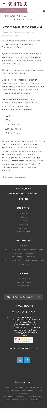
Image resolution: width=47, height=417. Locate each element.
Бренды (23, 199)
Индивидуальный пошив (23, 194)
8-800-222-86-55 (24, 306)
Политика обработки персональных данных (23, 249)
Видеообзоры (23, 231)
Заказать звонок (14, 11)
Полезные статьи (23, 264)
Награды (23, 220)
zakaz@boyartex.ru (25, 311)
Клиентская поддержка (23, 253)
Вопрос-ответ (23, 286)
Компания (23, 208)
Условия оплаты (23, 278)
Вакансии (23, 228)
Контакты (23, 224)
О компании (23, 213)
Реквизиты (23, 246)
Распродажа (23, 188)
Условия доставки (23, 282)
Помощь (23, 273)
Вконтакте (20, 360)
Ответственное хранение (23, 257)
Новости (23, 217)
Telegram (27, 360)
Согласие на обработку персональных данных (23, 260)
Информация (23, 240)
